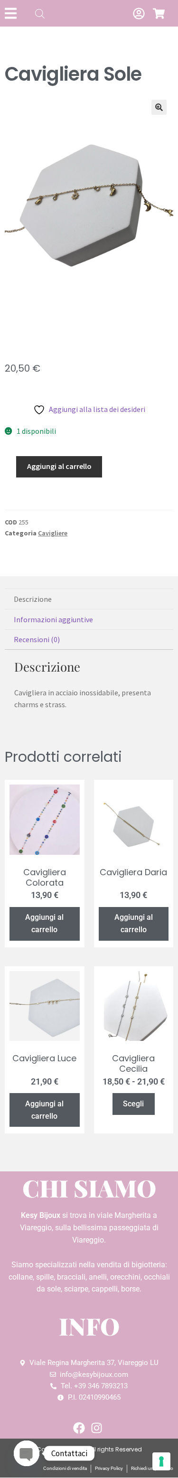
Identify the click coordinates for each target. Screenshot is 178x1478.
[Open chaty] (26, 1453)
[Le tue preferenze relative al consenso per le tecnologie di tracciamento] (161, 1461)
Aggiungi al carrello (59, 466)
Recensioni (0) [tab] (37, 639)
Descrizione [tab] (33, 599)
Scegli (133, 1103)
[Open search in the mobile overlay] (40, 13)
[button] (159, 107)
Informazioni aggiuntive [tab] (53, 619)
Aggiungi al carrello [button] (44, 923)
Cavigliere (52, 533)
